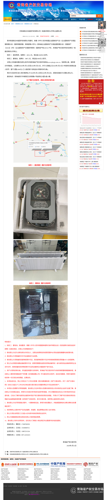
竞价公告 (24, 19)
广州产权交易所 (4, 475)
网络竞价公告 (19, 23)
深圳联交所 (36, 477)
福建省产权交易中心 (71, 469)
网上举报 (25, 486)
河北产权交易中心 (88, 471)
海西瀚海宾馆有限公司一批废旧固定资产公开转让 (92, 75)
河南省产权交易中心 (71, 479)
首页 (12, 23)
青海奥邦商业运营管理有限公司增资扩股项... (92, 48)
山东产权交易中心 (38, 479)
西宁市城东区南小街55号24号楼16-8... (89, 70)
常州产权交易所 (54, 477)
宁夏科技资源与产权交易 (23, 469)
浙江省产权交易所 (88, 477)
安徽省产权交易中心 (21, 479)
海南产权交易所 (87, 475)
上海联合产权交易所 (5, 473)
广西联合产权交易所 (88, 473)
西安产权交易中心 (88, 479)
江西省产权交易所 (71, 473)
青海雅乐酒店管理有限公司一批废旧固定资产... (91, 72)
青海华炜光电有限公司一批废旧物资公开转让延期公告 (24, 451)
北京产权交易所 (4, 469)
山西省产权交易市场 (38, 471)
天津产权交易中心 (5, 471)
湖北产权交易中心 (38, 469)
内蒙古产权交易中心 (55, 471)
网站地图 (15, 486)
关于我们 (98, 19)
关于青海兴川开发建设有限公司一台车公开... (92, 36)
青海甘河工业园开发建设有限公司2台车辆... (92, 45)
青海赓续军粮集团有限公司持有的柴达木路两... (91, 68)
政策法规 (57, 19)
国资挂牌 (32, 19)
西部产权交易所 (20, 473)
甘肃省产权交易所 (21, 475)
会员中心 (74, 19)
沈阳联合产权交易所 (5, 479)
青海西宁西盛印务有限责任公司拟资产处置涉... (91, 62)
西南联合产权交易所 (71, 475)
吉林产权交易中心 (5, 477)
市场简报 (65, 19)
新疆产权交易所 (37, 475)
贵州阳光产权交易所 (55, 469)
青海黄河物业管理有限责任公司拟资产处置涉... (91, 57)
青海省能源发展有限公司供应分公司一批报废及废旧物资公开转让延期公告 (29, 454)
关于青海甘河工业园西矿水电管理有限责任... (92, 43)
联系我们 (10, 486)
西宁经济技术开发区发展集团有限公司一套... (92, 41)
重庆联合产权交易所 (38, 473)
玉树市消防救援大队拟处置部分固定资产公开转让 (92, 77)
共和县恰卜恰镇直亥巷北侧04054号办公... (90, 66)
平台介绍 (82, 19)
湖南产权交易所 (54, 473)
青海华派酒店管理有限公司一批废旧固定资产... (91, 64)
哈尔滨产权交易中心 (21, 471)
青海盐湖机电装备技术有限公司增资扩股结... (92, 34)
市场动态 (16, 19)
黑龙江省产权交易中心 (56, 479)
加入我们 (20, 486)
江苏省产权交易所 (71, 477)
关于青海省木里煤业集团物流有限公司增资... (92, 31)
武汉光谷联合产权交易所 (23, 477)
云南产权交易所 (70, 471)
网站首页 (7, 19)
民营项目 (40, 19)
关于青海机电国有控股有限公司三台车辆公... (92, 38)
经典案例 (49, 19)
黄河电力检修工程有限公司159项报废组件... (90, 59)
